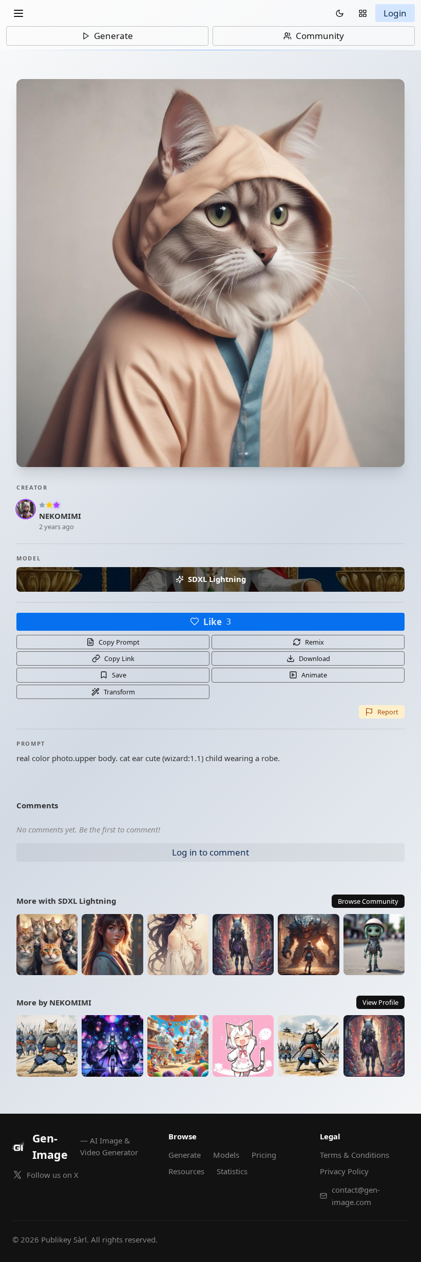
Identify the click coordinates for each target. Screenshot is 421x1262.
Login (395, 13)
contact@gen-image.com (356, 1196)
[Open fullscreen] (210, 273)
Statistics (232, 1171)
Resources (186, 1171)
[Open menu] (18, 13)
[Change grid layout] (362, 13)
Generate (113, 36)
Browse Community (368, 901)
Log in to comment (210, 852)
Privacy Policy (344, 1171)
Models (226, 1155)
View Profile (380, 1002)
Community (320, 36)
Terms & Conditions (354, 1155)
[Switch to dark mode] (339, 13)
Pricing (264, 1155)
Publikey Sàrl (64, 1239)
